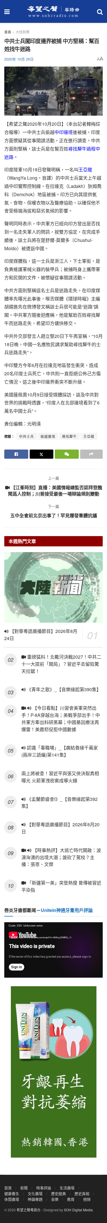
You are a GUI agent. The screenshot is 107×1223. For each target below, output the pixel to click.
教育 (70, 1199)
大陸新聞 (22, 31)
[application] (53, 950)
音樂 (54, 1199)
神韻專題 (35, 1199)
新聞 (24, 1187)
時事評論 (43, 1187)
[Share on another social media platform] (91, 454)
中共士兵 (26, 436)
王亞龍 (85, 169)
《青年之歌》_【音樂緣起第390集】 (63, 689)
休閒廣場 (11, 1199)
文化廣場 (35, 1193)
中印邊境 (63, 132)
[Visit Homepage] (53, 11)
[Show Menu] (7, 11)
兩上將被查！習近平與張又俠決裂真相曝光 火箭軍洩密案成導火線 (60, 777)
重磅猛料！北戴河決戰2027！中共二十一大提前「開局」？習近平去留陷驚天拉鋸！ (61, 663)
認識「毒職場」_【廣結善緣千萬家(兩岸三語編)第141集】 (59, 751)
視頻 (86, 1199)
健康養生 (11, 1193)
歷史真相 (81, 1193)
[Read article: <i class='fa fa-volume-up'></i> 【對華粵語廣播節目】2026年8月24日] (53, 587)
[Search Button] (100, 11)
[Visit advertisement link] (53, 1072)
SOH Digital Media (78, 1209)
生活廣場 (67, 1187)
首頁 (7, 31)
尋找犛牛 (69, 436)
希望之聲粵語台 (29, 1209)
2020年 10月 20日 (19, 59)
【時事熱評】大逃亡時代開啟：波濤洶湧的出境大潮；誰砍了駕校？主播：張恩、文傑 (61, 857)
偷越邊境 (48, 436)
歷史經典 (58, 1193)
